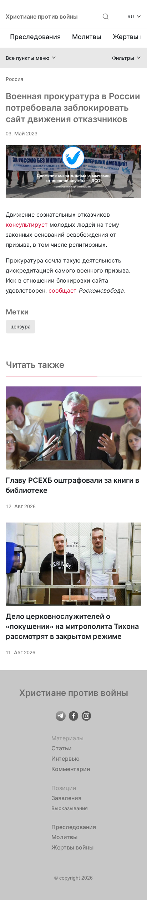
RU (130, 16)
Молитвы (86, 36)
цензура (20, 326)
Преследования (35, 36)
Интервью (65, 758)
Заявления (66, 798)
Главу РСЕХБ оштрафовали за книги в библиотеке (72, 485)
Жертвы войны (72, 847)
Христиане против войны (42, 16)
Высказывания (69, 808)
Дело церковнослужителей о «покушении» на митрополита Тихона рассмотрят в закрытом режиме (72, 626)
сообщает (63, 290)
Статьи (61, 748)
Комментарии (70, 769)
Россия (14, 79)
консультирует (27, 224)
